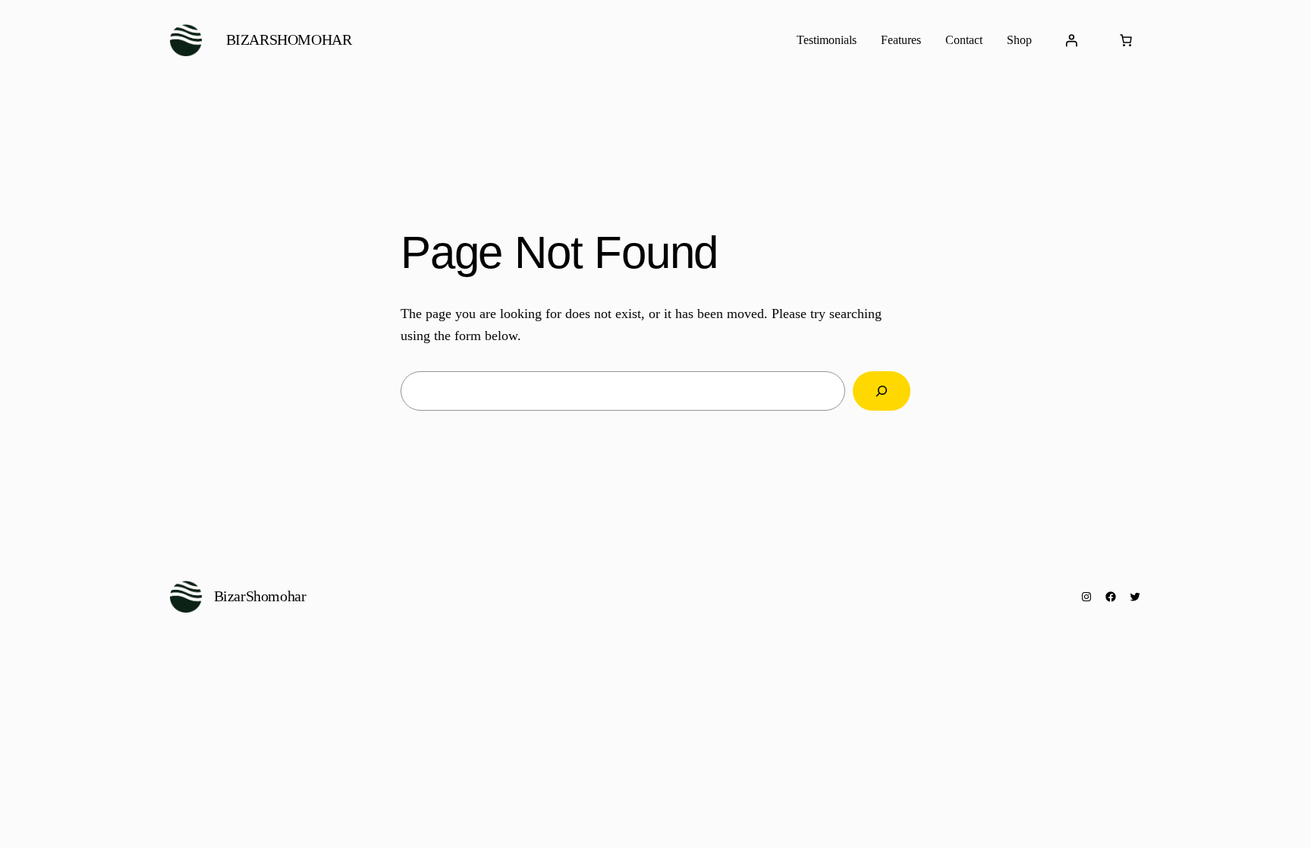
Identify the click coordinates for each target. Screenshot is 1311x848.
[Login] (1071, 40)
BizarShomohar (289, 39)
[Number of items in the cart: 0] (1126, 40)
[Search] (881, 391)
